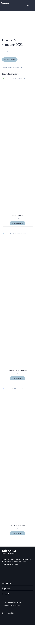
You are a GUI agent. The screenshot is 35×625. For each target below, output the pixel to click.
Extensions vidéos (17, 67)
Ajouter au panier (9, 59)
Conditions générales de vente (12, 602)
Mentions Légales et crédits (12, 605)
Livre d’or (6, 583)
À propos (6, 588)
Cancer (10, 67)
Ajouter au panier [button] (17, 223)
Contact (5, 594)
